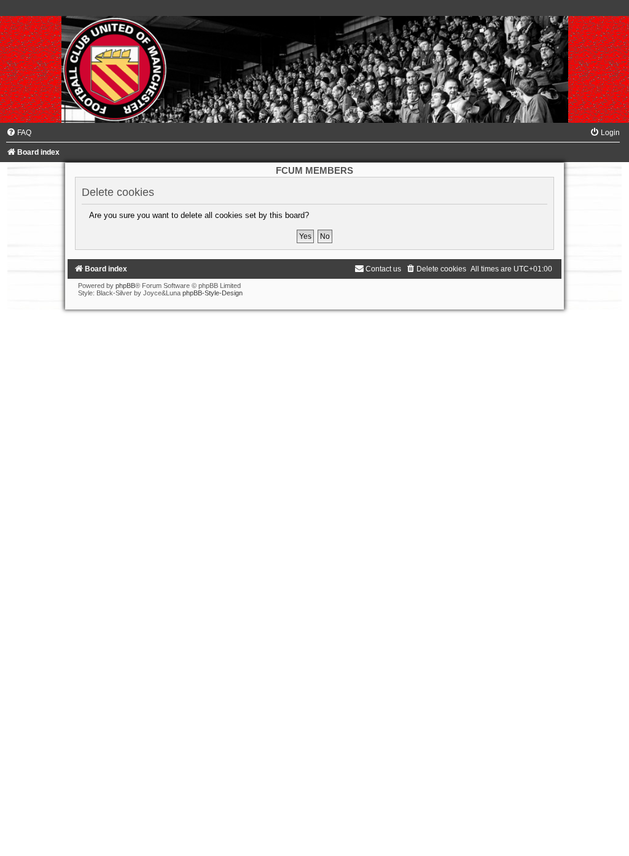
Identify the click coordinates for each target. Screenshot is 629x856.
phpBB (125, 285)
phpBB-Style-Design (212, 293)
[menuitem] (18, 132)
